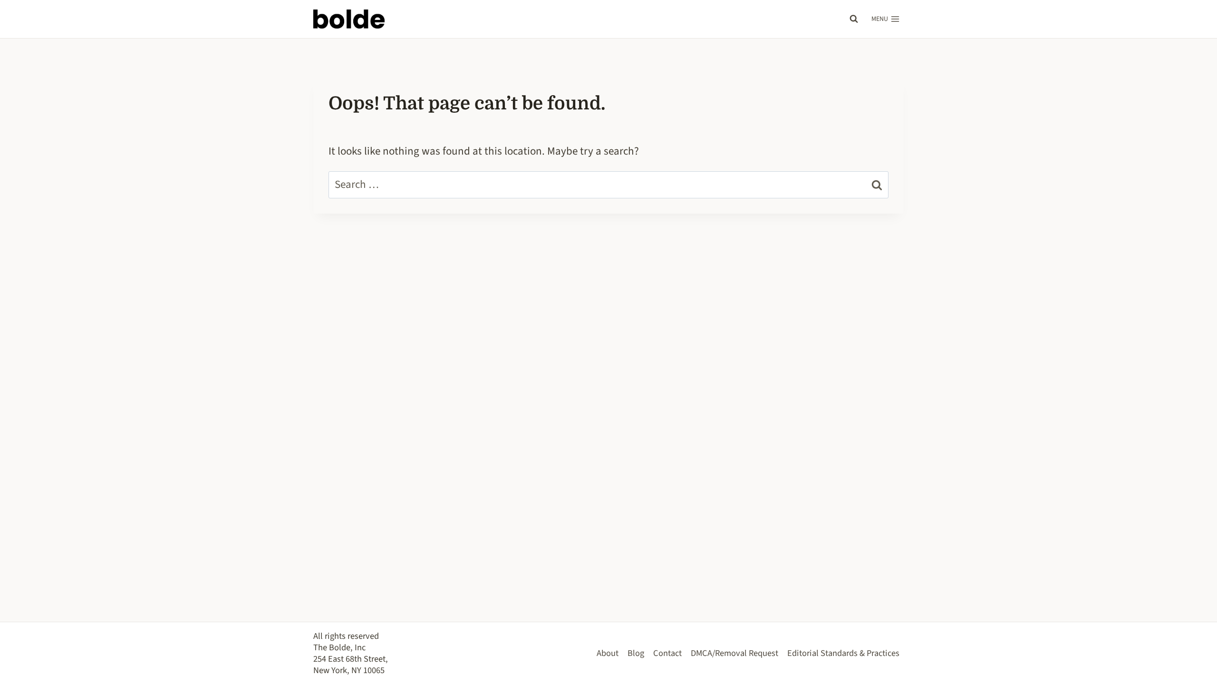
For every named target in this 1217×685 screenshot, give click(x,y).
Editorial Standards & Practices (843, 653)
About (607, 653)
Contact (667, 653)
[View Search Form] (853, 19)
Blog (636, 653)
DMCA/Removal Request (734, 653)
